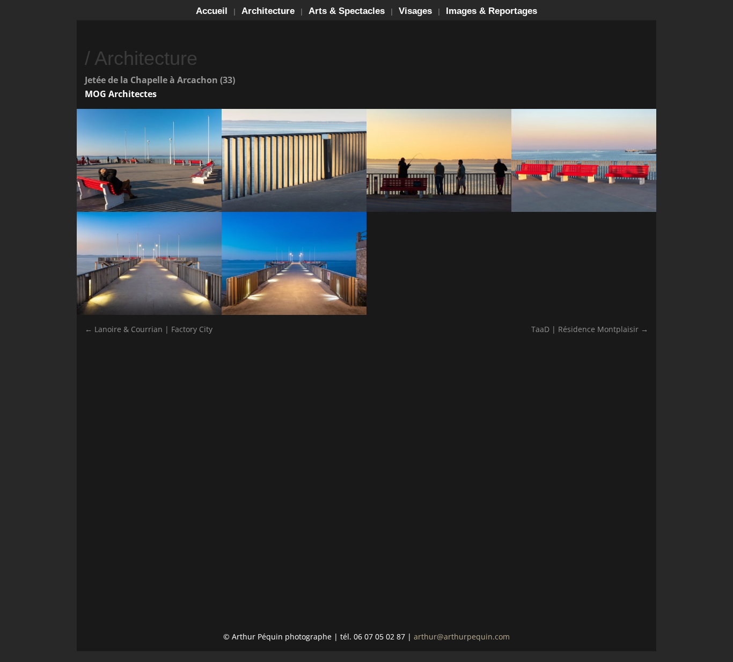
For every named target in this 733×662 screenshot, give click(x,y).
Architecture (268, 12)
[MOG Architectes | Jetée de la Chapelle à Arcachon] (438, 212)
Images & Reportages (491, 12)
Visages (415, 12)
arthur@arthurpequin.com (462, 636)
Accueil (212, 12)
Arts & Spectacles (347, 12)
